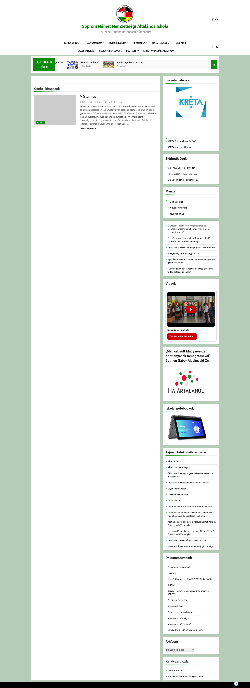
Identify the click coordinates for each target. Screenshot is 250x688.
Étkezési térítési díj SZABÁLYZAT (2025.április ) (190, 579)
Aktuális (40, 122)
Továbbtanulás (85, 51)
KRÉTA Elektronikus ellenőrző (182, 141)
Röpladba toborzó (82, 62)
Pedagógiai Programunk (179, 567)
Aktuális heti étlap (178, 208)
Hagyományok (94, 43)
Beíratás (181, 43)
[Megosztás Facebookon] (236, 683)
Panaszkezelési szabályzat (180, 612)
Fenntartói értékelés (177, 600)
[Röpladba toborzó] (64, 68)
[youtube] (216, 19)
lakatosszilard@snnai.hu (191, 676)
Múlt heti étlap (176, 202)
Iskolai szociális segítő (179, 467)
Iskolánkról (71, 43)
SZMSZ (171, 585)
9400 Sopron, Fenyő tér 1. (185, 168)
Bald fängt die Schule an (121, 62)
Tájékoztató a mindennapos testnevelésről (188, 482)
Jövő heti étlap (177, 214)
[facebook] (212, 19)
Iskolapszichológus (110, 51)
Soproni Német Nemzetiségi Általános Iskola (125, 26)
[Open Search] (212, 47)
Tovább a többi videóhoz (182, 336)
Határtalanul (160, 43)
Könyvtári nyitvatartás (178, 494)
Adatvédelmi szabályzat (179, 618)
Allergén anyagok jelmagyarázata (183, 253)
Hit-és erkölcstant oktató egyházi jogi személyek (191, 546)
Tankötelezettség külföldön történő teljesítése (190, 506)
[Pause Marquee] (214, 64)
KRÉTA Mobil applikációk (180, 147)
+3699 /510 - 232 (189, 174)
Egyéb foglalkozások (178, 488)
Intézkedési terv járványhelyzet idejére (186, 630)
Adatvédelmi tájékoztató (179, 624)
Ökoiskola (139, 43)
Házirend (172, 573)
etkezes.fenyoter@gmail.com (182, 229)
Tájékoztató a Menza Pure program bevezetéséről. (192, 247)
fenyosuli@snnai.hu (188, 180)
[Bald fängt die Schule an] (100, 64)
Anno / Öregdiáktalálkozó (158, 51)
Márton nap (88, 96)
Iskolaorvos (173, 461)
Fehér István (87, 101)
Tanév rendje (174, 500)
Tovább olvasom (87, 128)
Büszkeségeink (117, 43)
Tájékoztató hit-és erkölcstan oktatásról (187, 540)
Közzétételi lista (175, 606)
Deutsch (131, 51)
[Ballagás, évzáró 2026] (191, 309)
